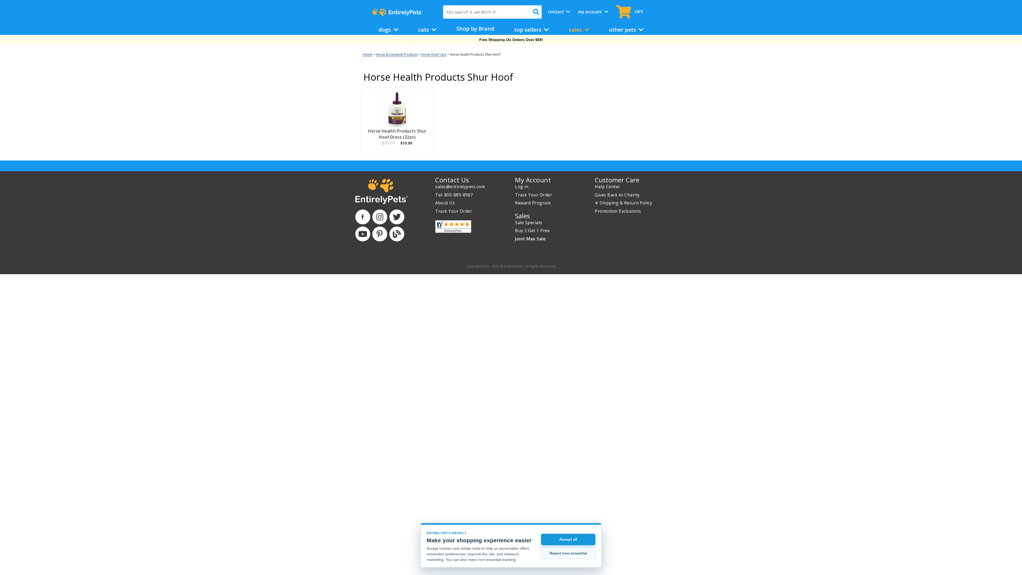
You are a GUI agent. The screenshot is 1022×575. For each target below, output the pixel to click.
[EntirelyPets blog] (396, 234)
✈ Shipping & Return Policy (623, 203)
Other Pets (623, 29)
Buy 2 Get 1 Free (532, 230)
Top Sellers (528, 29)
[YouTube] (362, 234)
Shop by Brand (475, 28)
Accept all (568, 539)
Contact (556, 12)
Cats (424, 29)
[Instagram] (379, 217)
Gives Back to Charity (617, 195)
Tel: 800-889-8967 (454, 195)
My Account (590, 12)
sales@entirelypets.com (460, 187)
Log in (521, 187)
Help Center (607, 187)
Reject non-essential (568, 553)
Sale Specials (528, 222)
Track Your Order (453, 211)
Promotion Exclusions (618, 211)
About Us (445, 203)
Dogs (385, 29)
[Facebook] (362, 217)
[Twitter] (396, 217)
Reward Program (533, 203)
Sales (576, 29)
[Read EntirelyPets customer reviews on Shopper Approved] (453, 226)
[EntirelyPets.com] (397, 12)
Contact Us (452, 179)
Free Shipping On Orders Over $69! (511, 40)
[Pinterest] (379, 234)
